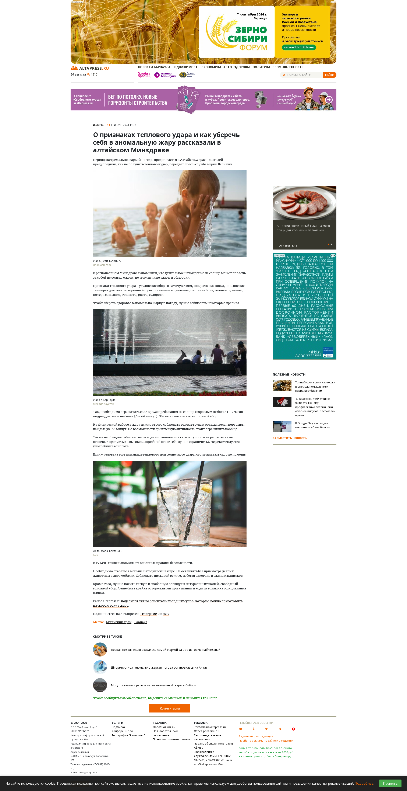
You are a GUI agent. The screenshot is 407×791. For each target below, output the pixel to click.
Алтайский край (118, 622)
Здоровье (242, 67)
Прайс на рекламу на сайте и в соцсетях (266, 740)
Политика (261, 67)
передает (176, 164)
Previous (277, 203)
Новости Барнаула (154, 67)
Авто (227, 67)
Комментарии (170, 708)
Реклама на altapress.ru (210, 727)
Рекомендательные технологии (207, 737)
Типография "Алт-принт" (128, 735)
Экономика (211, 67)
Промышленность (288, 67)
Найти (329, 75)
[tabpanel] (304, 219)
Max (166, 614)
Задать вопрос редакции (256, 736)
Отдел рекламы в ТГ (207, 731)
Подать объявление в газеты (214, 743)
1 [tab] (329, 244)
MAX (220, 764)
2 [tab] (331, 244)
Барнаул (140, 622)
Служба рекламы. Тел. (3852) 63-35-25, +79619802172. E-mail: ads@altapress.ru (213, 760)
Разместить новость (290, 438)
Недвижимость (186, 67)
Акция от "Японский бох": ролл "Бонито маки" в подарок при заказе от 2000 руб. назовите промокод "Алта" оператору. (266, 752)
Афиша (198, 747)
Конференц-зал (122, 731)
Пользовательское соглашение (166, 733)
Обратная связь (164, 727)
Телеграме (148, 614)
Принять (390, 783)
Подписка (118, 727)
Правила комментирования (172, 739)
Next (332, 203)
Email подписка (204, 752)
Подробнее (364, 783)
